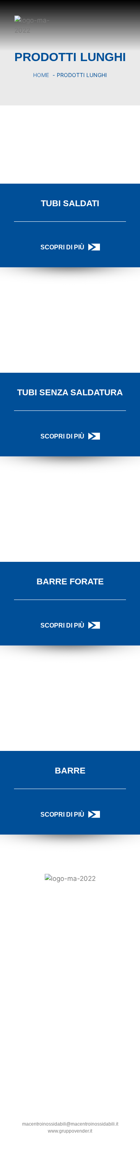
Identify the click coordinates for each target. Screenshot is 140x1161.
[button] (124, 24)
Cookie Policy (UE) (70, 1012)
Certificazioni (70, 996)
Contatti (70, 1004)
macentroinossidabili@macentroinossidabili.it (70, 1124)
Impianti (70, 988)
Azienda (70, 980)
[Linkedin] (9, 944)
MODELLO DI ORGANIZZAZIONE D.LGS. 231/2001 (70, 1021)
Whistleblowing (70, 1029)
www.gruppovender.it (70, 1131)
